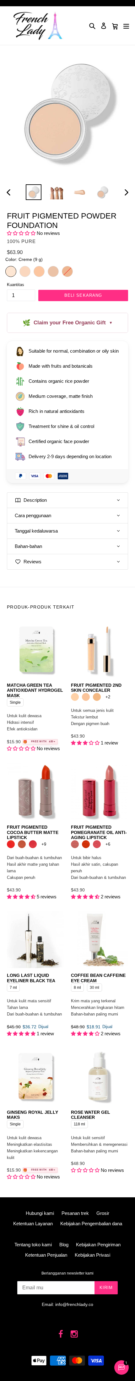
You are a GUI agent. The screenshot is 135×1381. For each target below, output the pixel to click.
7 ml (13, 986)
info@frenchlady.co (74, 1304)
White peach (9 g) (24, 271)
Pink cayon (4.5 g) (22, 844)
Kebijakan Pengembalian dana (91, 1223)
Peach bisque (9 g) (53, 271)
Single (15, 701)
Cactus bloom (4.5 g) (11, 844)
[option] (33, 192)
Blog (63, 1244)
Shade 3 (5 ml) (97, 697)
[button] (21, 233)
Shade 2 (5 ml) (86, 697)
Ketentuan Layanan (33, 1223)
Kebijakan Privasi (92, 1255)
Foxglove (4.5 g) (75, 844)
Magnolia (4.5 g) (97, 844)
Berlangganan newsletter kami (67, 1273)
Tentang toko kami (33, 1244)
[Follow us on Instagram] (74, 1334)
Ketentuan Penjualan (46, 1255)
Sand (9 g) (39, 271)
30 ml (94, 986)
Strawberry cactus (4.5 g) (33, 844)
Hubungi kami (40, 1213)
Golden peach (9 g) (67, 271)
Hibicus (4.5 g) (86, 844)
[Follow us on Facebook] (61, 1334)
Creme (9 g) (10, 271)
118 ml (79, 1123)
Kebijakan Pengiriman (98, 1244)
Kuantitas (15, 284)
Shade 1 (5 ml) (75, 697)
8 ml (77, 986)
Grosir (102, 1213)
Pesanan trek (75, 1213)
